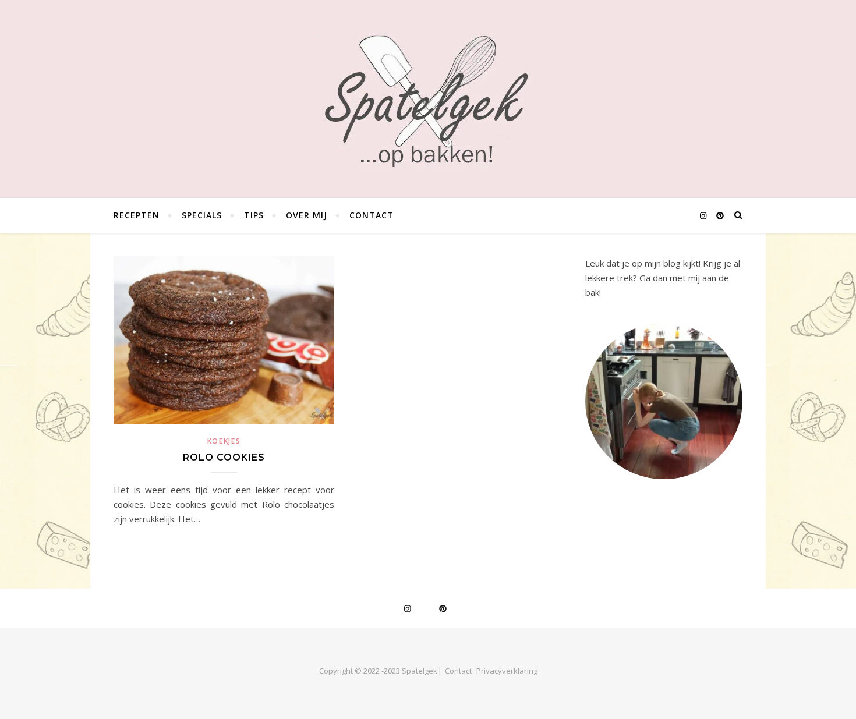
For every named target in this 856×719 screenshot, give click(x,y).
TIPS (254, 215)
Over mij (306, 215)
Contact (371, 215)
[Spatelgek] (428, 101)
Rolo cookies (224, 457)
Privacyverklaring (506, 670)
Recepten (137, 215)
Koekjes (224, 441)
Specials (202, 215)
